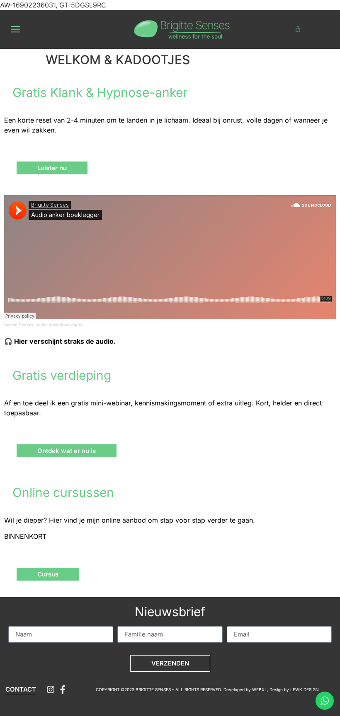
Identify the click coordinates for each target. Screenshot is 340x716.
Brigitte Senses (18, 325)
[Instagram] (51, 689)
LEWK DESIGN (304, 689)
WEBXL (259, 689)
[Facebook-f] (63, 689)
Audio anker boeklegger (59, 325)
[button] (15, 29)
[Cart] (298, 29)
